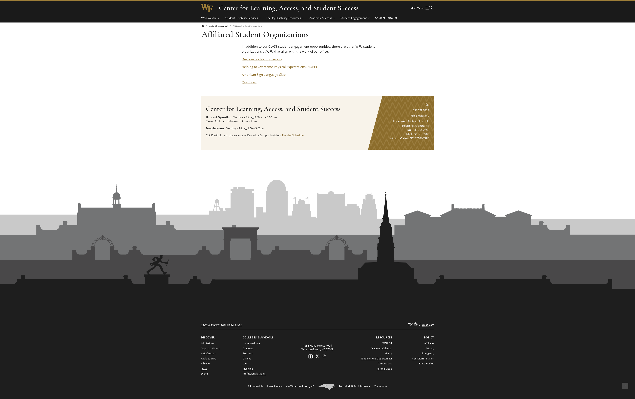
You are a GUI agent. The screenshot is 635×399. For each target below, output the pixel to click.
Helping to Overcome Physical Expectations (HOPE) (279, 67)
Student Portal (384, 19)
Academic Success (320, 18)
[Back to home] (203, 25)
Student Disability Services (241, 18)
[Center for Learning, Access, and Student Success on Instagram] (427, 103)
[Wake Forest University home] (207, 8)
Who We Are (209, 18)
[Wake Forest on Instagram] (324, 357)
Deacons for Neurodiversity (262, 59)
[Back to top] (625, 386)
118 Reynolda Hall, (417, 121)
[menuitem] (205, 25)
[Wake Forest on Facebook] (310, 357)
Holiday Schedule (293, 135)
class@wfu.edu (420, 116)
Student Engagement (353, 18)
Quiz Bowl (249, 82)
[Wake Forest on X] (317, 357)
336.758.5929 (421, 110)
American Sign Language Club (264, 74)
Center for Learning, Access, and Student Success (289, 8)
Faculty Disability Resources (283, 18)
